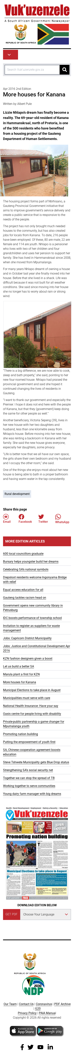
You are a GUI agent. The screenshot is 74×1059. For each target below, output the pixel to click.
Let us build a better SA (18, 666)
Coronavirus (44, 1004)
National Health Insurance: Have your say (30, 706)
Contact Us (26, 1004)
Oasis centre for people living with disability (32, 714)
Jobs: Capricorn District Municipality (27, 638)
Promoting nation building (20, 734)
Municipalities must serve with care (26, 698)
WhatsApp (62, 522)
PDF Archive (62, 1004)
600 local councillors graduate (23, 553)
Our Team (10, 1004)
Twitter (43, 521)
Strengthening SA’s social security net (28, 770)
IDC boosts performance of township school (32, 618)
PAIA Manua (47, 1013)
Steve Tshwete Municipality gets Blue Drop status (36, 762)
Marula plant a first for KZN (21, 674)
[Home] (37, 25)
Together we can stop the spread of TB (29, 778)
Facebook (25, 521)
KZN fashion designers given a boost (27, 658)
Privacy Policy (27, 1013)
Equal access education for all (23, 590)
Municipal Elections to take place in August (32, 690)
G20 (38, 1008)
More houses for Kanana (19, 682)
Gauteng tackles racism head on (24, 597)
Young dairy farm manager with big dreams (32, 794)
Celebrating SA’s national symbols (25, 569)
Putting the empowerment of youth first (29, 742)
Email (7, 521)
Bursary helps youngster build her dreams (30, 561)
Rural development (17, 494)
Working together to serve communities (29, 786)
